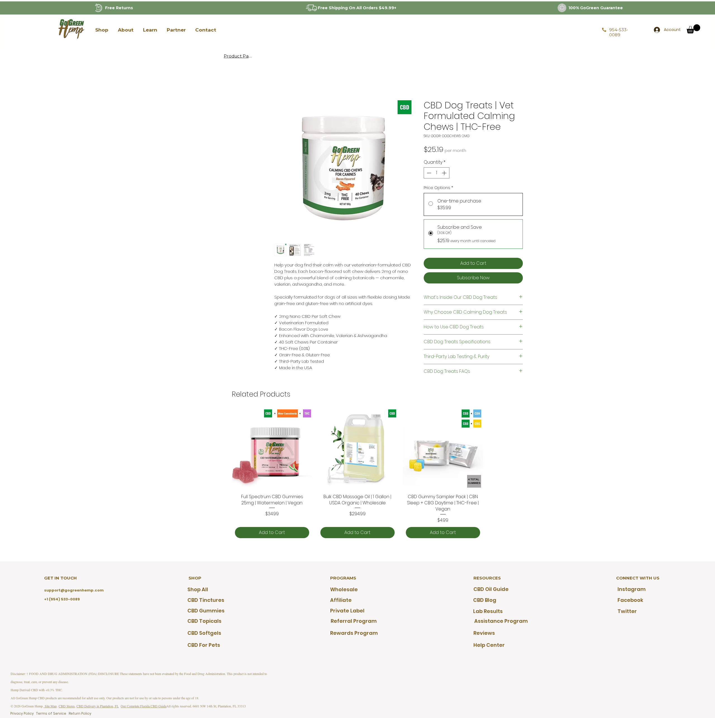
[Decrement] (428, 173)
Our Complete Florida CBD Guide (143, 706)
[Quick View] (272, 449)
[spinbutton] (436, 173)
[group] (357, 475)
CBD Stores (67, 706)
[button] (101, 30)
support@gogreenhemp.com (74, 590)
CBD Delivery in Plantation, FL (98, 706)
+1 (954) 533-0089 (62, 599)
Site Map (50, 706)
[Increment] (445, 173)
